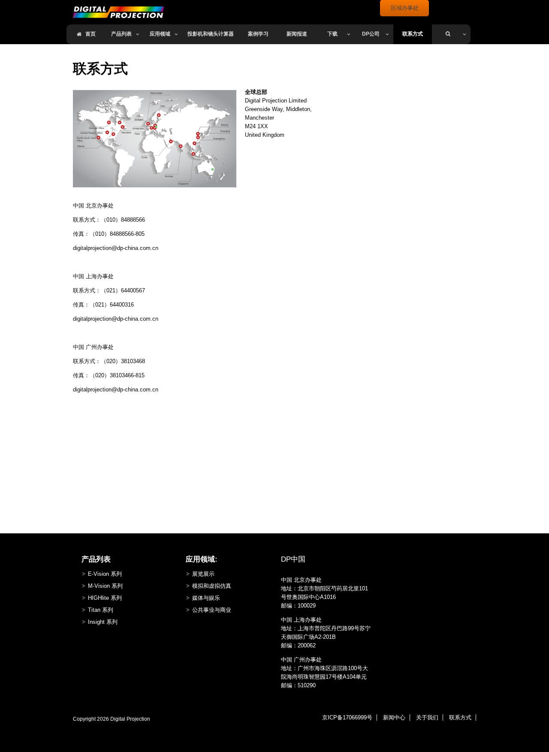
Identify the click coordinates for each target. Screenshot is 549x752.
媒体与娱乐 (206, 598)
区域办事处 (405, 8)
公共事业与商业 (211, 610)
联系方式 (460, 717)
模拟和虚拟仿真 (211, 586)
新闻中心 (394, 717)
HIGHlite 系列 (105, 598)
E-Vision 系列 (105, 574)
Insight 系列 (103, 622)
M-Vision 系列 (105, 586)
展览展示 (203, 574)
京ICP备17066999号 (347, 717)
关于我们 (427, 717)
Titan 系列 (100, 610)
